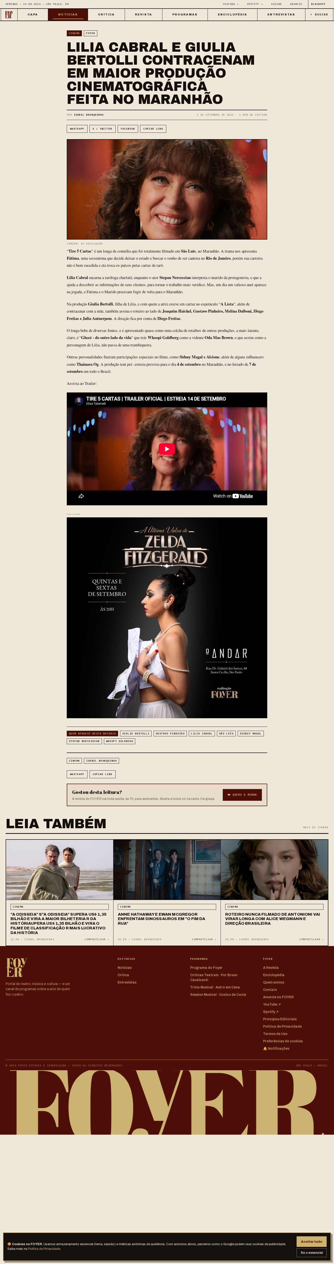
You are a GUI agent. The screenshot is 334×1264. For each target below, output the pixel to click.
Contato (270, 990)
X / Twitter (102, 128)
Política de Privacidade (44, 1249)
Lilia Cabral (202, 733)
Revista (143, 14)
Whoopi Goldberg (119, 741)
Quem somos (273, 982)
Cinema (74, 33)
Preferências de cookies (283, 1041)
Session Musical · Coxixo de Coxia (218, 995)
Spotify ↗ (255, 4)
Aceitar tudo (311, 1241)
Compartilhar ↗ (97, 939)
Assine (276, 4)
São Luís (226, 733)
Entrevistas (281, 14)
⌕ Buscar (319, 14)
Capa (33, 14)
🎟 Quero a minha (242, 794)
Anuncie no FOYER (278, 997)
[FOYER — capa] (9, 15)
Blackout (318, 4)
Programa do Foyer (206, 968)
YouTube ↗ (231, 4)
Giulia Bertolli (135, 733)
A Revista (271, 968)
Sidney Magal (251, 733)
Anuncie (296, 4)
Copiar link (153, 128)
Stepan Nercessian (84, 741)
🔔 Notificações (276, 1048)
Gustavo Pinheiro (170, 733)
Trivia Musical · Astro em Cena (215, 987)
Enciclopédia (232, 14)
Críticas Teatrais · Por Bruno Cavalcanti (213, 977)
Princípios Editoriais (280, 1019)
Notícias (68, 14)
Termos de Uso (275, 1034)
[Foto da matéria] (59, 870)
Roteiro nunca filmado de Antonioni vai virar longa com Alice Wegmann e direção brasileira (272, 919)
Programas (185, 14)
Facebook (128, 128)
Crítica (106, 14)
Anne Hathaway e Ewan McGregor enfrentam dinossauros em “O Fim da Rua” (161, 919)
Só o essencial (312, 1252)
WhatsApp (77, 128)
